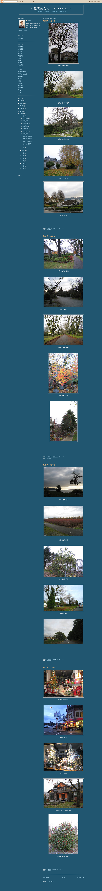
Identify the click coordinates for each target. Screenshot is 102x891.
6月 (23, 161)
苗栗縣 (20, 69)
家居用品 (20, 78)
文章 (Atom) (50, 881)
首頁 (63, 877)
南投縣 (20, 63)
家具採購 (20, 76)
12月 (23, 116)
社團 (19, 60)
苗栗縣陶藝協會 (22, 74)
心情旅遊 (49, 229)
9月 (23, 153)
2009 (21, 114)
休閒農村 (20, 56)
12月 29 (25, 118)
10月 (23, 150)
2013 (21, 103)
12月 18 (25, 121)
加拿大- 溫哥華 (49, 667)
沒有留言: (62, 228)
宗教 (19, 58)
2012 (21, 106)
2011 (21, 108)
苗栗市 (20, 67)
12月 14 (25, 126)
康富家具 (20, 38)
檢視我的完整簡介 (22, 30)
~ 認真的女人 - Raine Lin (51, 8)
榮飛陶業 (20, 88)
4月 (23, 166)
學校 (19, 90)
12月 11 (25, 131)
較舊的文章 (80, 877)
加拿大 (20, 51)
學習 (19, 92)
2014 (21, 101)
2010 (21, 111)
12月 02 (25, 134)
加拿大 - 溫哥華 (49, 21)
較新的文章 (46, 877)
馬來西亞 (20, 85)
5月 (23, 163)
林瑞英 (29, 20)
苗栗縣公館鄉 (22, 72)
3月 (23, 168)
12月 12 (25, 129)
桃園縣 (20, 83)
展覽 (19, 81)
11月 (23, 148)
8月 (23, 155)
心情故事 (20, 47)
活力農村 (20, 65)
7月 (23, 158)
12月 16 (25, 123)
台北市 (20, 53)
